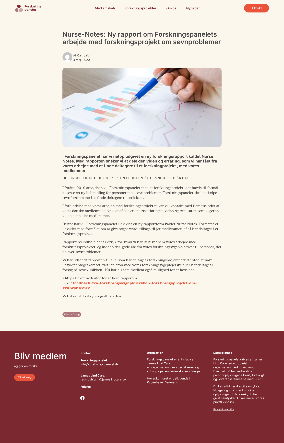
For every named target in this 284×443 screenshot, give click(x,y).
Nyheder (193, 8)
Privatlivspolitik (223, 409)
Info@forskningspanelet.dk (99, 364)
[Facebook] (82, 398)
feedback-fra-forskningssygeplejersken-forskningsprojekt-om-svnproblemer (129, 285)
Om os (171, 8)
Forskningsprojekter (140, 8)
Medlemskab (105, 8)
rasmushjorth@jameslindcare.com (105, 379)
